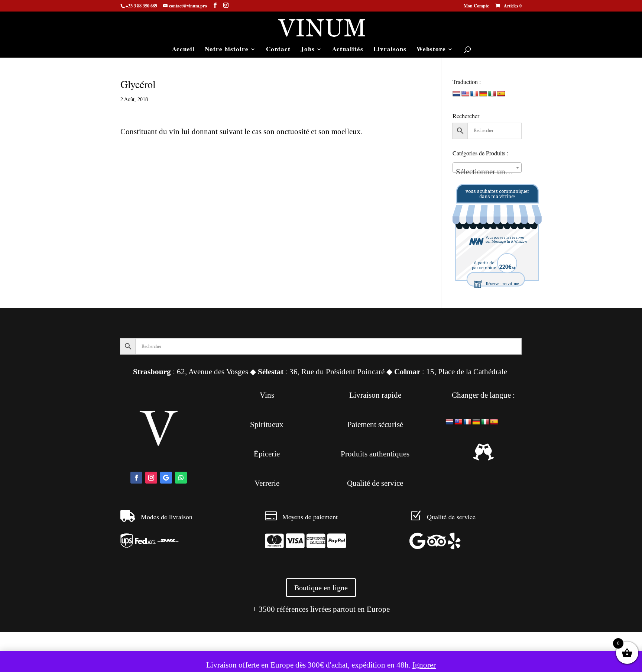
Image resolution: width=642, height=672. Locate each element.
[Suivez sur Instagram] (151, 478)
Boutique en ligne (321, 588)
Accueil (183, 50)
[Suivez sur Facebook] (136, 478)
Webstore (431, 50)
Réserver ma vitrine (502, 283)
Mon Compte (476, 6)
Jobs (308, 50)
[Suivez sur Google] (166, 478)
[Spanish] (501, 93)
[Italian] (492, 93)
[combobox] (487, 167)
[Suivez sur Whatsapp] (181, 478)
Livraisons (389, 50)
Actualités (347, 50)
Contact (278, 50)
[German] (483, 93)
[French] (474, 93)
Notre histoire (227, 50)
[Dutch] (457, 93)
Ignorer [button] (424, 664)
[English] (465, 93)
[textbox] (487, 172)
